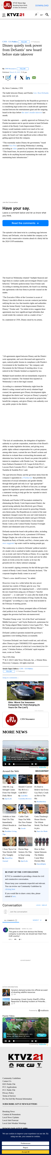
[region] (25, 958)
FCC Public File (8, 1090)
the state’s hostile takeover (32, 112)
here (14, 896)
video (15, 149)
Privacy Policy (8, 1093)
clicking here (10, 889)
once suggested (8, 543)
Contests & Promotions (11, 1114)
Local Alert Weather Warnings (14, 1123)
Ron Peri (12, 146)
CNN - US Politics (26, 669)
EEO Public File (8, 1084)
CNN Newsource (10, 69)
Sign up (44, 905)
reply (11, 939)
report (44, 939)
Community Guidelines (11, 1078)
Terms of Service (9, 1096)
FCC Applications (9, 1087)
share (39, 939)
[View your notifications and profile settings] (46, 920)
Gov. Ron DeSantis (41, 93)
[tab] (10, 920)
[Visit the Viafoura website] (43, 1010)
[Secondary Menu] (5, 15)
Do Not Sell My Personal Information (17, 1099)
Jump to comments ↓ (10, 678)
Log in (38, 905)
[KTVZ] (17, 15)
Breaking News (8, 1111)
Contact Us (6, 1081)
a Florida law (27, 478)
